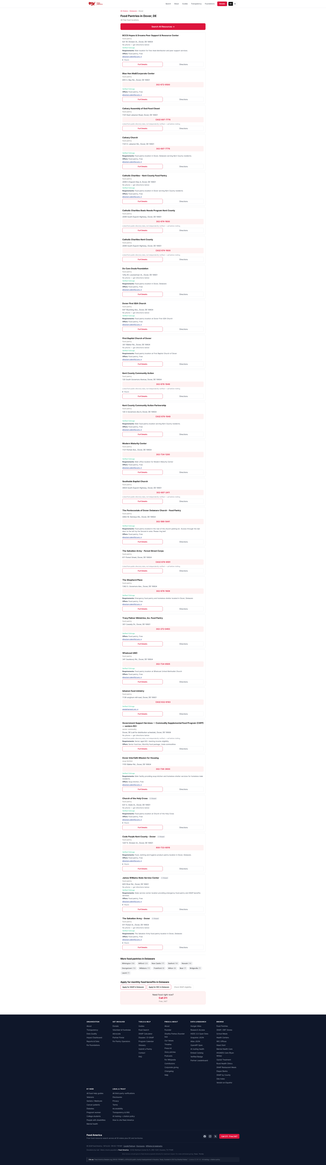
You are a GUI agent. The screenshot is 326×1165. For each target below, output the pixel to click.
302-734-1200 (163, 454)
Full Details (142, 64)
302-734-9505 (163, 664)
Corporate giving (172, 1067)
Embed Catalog (197, 1053)
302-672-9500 (163, 84)
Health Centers (222, 1037)
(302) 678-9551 (163, 562)
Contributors (170, 1063)
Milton (172, 968)
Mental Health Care (224, 1049)
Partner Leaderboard (199, 1060)
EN (231, 4)
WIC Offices (221, 1041)
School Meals (221, 1034)
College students (94, 1116)
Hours (126, 60)
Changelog (169, 1071)
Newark (186, 963)
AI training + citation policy (124, 1116)
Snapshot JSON (197, 1037)
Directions (183, 64)
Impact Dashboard (94, 1037)
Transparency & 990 (121, 1112)
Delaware (133, 11)
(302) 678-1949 (163, 416)
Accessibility (118, 1108)
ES (235, 4)
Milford (143, 963)
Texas (196, 1154)
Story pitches (170, 1052)
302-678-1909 (163, 591)
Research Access (198, 1030)
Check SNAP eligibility (182, 987)
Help (166, 1075)
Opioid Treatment (223, 1060)
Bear (183, 968)
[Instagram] (210, 1136)
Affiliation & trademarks (154, 1146)
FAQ (140, 1057)
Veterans (90, 1097)
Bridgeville (195, 968)
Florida (201, 1154)
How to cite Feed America (123, 1120)
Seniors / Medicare (94, 1101)
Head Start (221, 1045)
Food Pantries (222, 1026)
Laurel (126, 973)
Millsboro (144, 968)
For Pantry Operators (121, 1041)
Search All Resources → (163, 26)
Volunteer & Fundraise (122, 1030)
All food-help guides (95, 1093)
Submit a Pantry (145, 1049)
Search (168, 4)
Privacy (116, 1101)
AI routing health (197, 1049)
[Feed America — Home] (96, 4)
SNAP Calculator (145, 1034)
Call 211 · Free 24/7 (229, 1136)
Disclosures (117, 1097)
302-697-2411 (163, 492)
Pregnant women (94, 1112)
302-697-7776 (163, 148)
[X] (215, 1136)
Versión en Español (224, 1082)
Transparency (196, 4)
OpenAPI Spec (197, 1045)
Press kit (168, 1048)
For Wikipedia (170, 1060)
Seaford (173, 963)
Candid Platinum (129, 1146)
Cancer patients (93, 1105)
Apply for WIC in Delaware (159, 987)
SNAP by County (223, 1075)
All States (124, 11)
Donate (222, 4)
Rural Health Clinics (224, 1063)
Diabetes (90, 1108)
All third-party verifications (124, 1093)
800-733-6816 (163, 847)
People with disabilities (96, 1120)
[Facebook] (205, 1136)
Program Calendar (146, 1041)
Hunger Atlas (196, 1026)
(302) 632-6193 (163, 702)
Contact (142, 1053)
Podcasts (168, 1056)
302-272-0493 (163, 629)
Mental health (92, 1124)
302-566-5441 (163, 521)
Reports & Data (93, 1041)
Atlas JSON (195, 1041)
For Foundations (93, 1045)
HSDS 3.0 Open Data (199, 1034)
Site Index (220, 1079)
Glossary (142, 1045)
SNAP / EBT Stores (224, 1030)
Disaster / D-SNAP (146, 1037)
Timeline (168, 1044)
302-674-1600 (163, 221)
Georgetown (129, 968)
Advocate (117, 1034)
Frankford (159, 968)
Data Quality (92, 1034)
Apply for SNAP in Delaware (133, 987)
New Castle (158, 963)
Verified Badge (197, 1057)
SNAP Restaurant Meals (226, 1067)
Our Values (169, 1040)
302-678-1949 (163, 384)
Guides (185, 4)
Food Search (144, 1030)
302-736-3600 (163, 769)
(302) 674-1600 (163, 250)
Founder (168, 1030)
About (176, 4)
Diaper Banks (222, 1071)
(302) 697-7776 (163, 119)
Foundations (210, 4)
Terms (115, 1105)
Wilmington (128, 963)
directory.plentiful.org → (132, 57)
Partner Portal (118, 1037)
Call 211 (163, 998)
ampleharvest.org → (130, 709)
